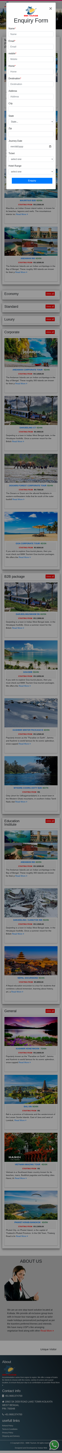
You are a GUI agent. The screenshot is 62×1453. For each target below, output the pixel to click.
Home (12, 66)
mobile (12, 53)
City (11, 103)
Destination (14, 78)
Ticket (12, 153)
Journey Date (15, 141)
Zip (10, 128)
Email (11, 41)
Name (12, 28)
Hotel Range (15, 166)
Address (13, 91)
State (11, 116)
